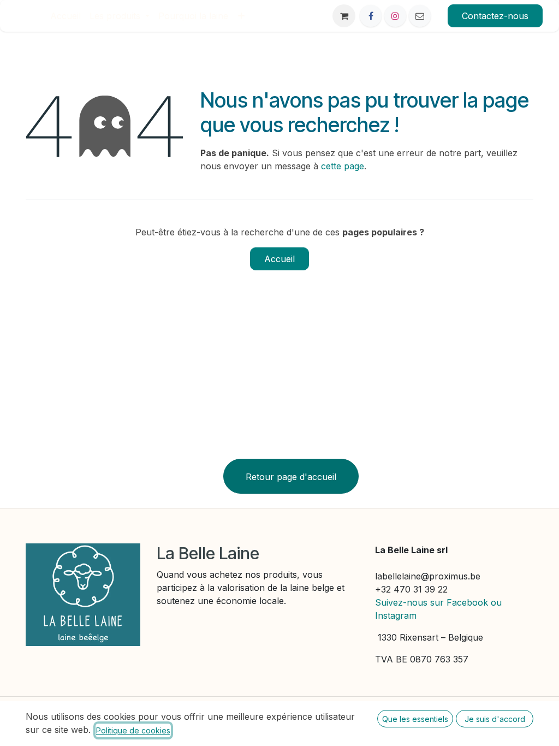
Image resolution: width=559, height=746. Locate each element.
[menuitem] (65, 16)
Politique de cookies (133, 730)
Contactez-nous (495, 15)
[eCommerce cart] (343, 15)
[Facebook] (371, 16)
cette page (342, 166)
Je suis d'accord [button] (495, 719)
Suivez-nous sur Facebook (431, 602)
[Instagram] (395, 16)
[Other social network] (420, 16)
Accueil (279, 258)
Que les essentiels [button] (415, 719)
